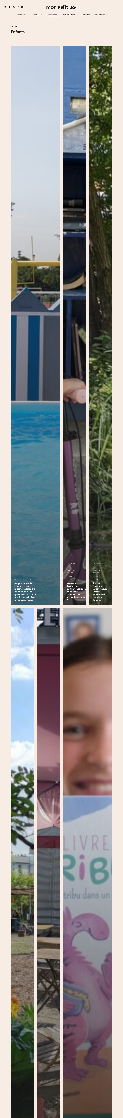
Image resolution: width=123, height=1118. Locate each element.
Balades (74, 563)
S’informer (20, 15)
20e (15, 580)
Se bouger (52, 15)
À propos (85, 15)
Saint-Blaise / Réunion (71, 571)
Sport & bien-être (32, 580)
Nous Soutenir (101, 15)
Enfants (21, 580)
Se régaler (36, 15)
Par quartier (69, 15)
